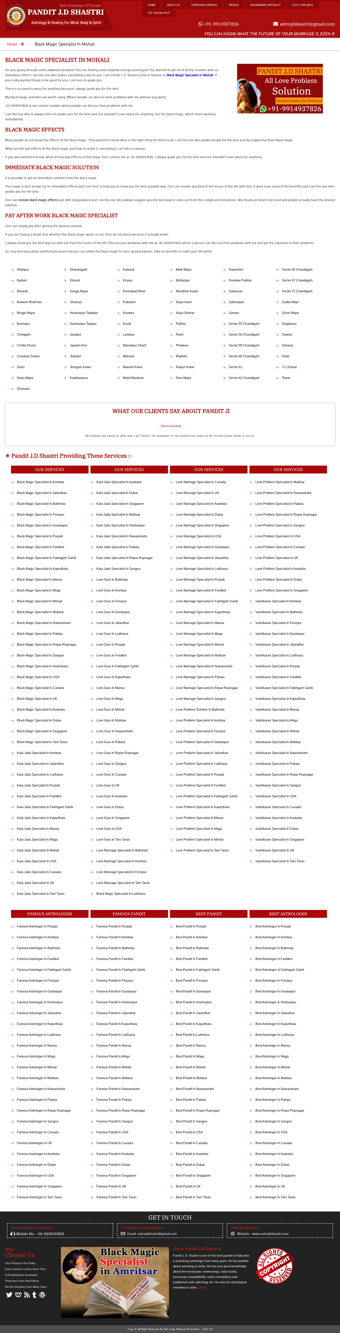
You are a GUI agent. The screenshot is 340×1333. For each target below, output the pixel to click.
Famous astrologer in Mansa (37, 1045)
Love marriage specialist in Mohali (200, 644)
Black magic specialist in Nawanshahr (44, 623)
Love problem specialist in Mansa (200, 818)
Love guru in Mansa (110, 688)
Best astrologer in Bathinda (274, 948)
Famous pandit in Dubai (113, 1164)
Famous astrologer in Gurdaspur (39, 991)
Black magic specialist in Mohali (57, 59)
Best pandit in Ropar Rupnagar (198, 1110)
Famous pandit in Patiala (114, 1099)
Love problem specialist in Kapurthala (202, 807)
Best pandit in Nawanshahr (195, 1089)
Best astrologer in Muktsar (273, 1078)
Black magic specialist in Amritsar (40, 482)
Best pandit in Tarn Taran (193, 1197)
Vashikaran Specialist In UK (274, 850)
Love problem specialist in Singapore (281, 590)
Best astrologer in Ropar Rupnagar (279, 1110)
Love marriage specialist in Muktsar (201, 655)
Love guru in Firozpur (111, 601)
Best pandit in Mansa (191, 1045)
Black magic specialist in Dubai (39, 720)
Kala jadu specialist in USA (36, 861)
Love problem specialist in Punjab (200, 774)
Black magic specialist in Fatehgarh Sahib (46, 558)
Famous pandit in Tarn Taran (116, 1197)
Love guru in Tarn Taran (113, 839)
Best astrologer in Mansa (272, 1045)
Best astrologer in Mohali (272, 1067)
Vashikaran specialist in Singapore (279, 839)
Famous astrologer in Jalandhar (39, 1013)
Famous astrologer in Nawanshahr (41, 1089)
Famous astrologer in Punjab (37, 926)
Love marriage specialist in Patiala (200, 677)
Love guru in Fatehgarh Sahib (117, 666)
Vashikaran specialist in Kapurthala (280, 698)
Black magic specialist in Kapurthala (42, 568)
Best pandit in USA (189, 1132)
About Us (173, 5)
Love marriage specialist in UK (197, 493)
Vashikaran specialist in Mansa (277, 709)
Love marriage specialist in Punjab (200, 579)
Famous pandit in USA (112, 1132)
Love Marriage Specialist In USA (198, 536)
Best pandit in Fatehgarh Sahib (198, 969)
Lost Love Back (302, 5)
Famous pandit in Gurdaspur (116, 991)
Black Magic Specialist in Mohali (190, 75)
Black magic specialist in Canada (40, 688)
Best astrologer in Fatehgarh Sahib (279, 969)
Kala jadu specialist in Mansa (38, 828)
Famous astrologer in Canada (38, 1132)
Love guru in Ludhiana (112, 633)
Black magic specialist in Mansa (39, 579)
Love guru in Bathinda (112, 579)
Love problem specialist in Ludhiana (201, 763)
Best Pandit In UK (188, 1186)
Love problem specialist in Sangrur (280, 525)
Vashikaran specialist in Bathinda (278, 612)
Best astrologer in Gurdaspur (275, 991)
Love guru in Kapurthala (113, 677)
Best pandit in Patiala (191, 1099)
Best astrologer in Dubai (272, 1164)
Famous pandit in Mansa (113, 1045)
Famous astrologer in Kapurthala (40, 1024)
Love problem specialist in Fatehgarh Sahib (206, 796)
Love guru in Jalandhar (112, 623)
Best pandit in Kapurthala (194, 1024)
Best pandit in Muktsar (191, 1078)
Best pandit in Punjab (191, 926)
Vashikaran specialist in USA (276, 796)
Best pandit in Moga (190, 1056)
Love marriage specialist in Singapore (202, 525)
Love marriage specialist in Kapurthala (203, 612)
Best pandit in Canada (191, 1143)
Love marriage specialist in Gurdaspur (202, 547)
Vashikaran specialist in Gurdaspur (280, 633)
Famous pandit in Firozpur (114, 980)
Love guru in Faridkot (111, 655)
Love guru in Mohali (110, 709)
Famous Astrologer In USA (35, 1175)
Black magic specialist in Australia (41, 709)
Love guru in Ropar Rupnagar (117, 753)
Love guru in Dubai (110, 807)
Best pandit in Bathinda (192, 948)
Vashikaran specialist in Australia (278, 818)
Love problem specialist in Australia (280, 568)
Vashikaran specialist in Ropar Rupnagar (284, 774)
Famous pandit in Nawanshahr (118, 1089)
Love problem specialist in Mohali (200, 839)
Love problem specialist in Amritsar (200, 720)
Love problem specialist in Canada (280, 547)
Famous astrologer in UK (34, 1143)
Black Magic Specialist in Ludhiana (120, 893)
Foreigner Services (204, 5)
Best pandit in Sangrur (191, 1121)
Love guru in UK (108, 785)
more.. (203, 1287)
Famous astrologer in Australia (38, 1154)
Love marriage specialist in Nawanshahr (204, 666)
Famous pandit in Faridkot (114, 959)
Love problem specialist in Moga (199, 828)
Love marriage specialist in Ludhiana (202, 568)
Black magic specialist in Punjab (40, 536)
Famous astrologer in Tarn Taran (39, 1197)
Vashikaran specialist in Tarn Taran (280, 861)
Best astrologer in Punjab (273, 926)
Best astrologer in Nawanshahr (277, 1089)
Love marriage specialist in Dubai (199, 514)
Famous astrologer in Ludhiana (39, 1034)
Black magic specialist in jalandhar (42, 493)
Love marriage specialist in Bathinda (122, 850)
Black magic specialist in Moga (39, 590)
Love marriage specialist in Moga (199, 633)
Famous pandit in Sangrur (114, 1121)
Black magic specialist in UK (37, 698)
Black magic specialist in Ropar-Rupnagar (46, 644)
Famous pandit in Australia (115, 1154)
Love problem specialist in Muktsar (280, 482)
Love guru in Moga (109, 698)
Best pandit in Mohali (191, 1067)
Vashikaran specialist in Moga (276, 720)
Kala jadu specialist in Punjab (38, 785)
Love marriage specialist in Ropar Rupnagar (207, 688)
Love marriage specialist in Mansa (200, 623)
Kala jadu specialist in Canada (39, 872)
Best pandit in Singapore (193, 1175)
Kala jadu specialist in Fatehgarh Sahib (45, 807)
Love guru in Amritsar (111, 590)
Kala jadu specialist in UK (35, 883)
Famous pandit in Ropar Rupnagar (120, 1110)
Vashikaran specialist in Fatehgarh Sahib (284, 688)
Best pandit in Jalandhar (193, 1013)
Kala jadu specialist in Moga (37, 839)
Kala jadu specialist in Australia (118, 482)
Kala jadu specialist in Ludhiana (40, 774)
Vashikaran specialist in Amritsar (278, 601)
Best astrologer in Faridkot (273, 959)
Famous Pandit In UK (111, 1186)
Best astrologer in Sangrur (273, 1121)
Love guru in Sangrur (111, 763)
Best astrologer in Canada (273, 1143)
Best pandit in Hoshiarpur (194, 1002)
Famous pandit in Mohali (113, 1067)
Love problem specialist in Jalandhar (202, 753)
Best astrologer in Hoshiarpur (275, 1002)
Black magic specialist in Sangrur (40, 655)
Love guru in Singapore (113, 818)
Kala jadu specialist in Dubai (117, 493)
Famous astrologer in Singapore (39, 1186)
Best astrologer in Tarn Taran (275, 1197)
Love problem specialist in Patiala (279, 503)
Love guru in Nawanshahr (114, 731)
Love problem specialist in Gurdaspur (202, 742)
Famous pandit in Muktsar (114, 1078)
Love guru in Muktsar (111, 720)
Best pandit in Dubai (190, 1164)
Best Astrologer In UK (270, 1186)
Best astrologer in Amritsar (273, 937)
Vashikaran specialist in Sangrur (278, 785)
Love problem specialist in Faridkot (200, 785)
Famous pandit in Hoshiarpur (116, 1002)
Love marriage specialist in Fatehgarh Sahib (207, 601)
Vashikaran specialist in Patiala (277, 763)
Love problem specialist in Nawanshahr (283, 493)
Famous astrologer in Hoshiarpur (40, 1002)
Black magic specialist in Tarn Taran (42, 742)
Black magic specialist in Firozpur (40, 514)
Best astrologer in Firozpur (273, 980)
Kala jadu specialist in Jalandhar (40, 763)
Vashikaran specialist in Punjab (277, 666)
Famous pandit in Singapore (116, 1175)
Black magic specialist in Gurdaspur (42, 525)
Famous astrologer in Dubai (36, 1164)
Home (151, 5)
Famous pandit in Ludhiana (115, 1034)
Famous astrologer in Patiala (37, 1099)
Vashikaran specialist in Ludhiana (279, 655)
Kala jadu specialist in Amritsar (39, 753)
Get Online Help (159, 13)
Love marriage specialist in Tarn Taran (123, 883)
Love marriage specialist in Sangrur (201, 698)
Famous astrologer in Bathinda (38, 948)
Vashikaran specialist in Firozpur (278, 623)
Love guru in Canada (111, 774)
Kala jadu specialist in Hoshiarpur (120, 525)
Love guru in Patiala (110, 742)
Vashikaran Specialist (265, 5)
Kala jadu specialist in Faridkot (39, 796)
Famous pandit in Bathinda (115, 948)
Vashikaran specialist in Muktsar (278, 742)
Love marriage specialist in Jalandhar (202, 558)
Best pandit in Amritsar (192, 937)
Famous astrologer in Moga (36, 1056)
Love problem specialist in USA (277, 536)
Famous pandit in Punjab (114, 926)
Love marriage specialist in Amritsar (121, 861)
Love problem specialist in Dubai (278, 579)
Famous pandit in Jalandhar (116, 1013)
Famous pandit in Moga (113, 1056)
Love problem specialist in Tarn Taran (202, 850)
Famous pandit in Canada (114, 1143)
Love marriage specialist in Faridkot (201, 590)
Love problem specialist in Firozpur (201, 731)
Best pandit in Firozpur (192, 980)
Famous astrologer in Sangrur (38, 1121)
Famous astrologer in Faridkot (38, 959)
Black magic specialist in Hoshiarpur (42, 666)
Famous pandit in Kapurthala (116, 1024)
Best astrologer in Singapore (275, 1175)
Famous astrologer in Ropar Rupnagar (44, 1110)
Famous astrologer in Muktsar (37, 1078)
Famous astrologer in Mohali (37, 1067)
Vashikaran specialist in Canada (278, 807)
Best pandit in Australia (192, 1154)
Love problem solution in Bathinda (200, 709)
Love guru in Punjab (110, 644)
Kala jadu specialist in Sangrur (118, 568)
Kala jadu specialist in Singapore (120, 503)
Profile (234, 5)
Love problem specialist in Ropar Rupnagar (286, 514)
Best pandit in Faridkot (192, 959)
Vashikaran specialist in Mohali (277, 731)
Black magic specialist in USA (38, 677)
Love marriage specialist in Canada (201, 482)
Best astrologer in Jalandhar (275, 1013)
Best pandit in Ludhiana (192, 1034)
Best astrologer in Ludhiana (274, 1034)
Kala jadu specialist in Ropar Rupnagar (124, 558)
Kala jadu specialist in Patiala (117, 547)
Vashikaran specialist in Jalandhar (279, 644)
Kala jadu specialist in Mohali (38, 850)
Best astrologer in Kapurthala (275, 1024)
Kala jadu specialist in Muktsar (118, 514)
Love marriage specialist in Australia (201, 503)
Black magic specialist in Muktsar (40, 612)
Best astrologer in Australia (274, 1154)
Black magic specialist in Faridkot (40, 547)
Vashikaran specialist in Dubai (276, 828)
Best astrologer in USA (271, 1132)
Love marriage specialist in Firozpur (121, 872)
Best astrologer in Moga (272, 1056)
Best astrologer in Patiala (273, 1099)
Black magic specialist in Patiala (40, 633)
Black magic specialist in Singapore (42, 731)
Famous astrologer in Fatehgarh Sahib (44, 969)
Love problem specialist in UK (276, 558)
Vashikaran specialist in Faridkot (278, 677)
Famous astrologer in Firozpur (38, 980)
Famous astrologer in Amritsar (38, 937)
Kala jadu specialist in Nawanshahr (121, 536)
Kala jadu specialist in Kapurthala (41, 818)
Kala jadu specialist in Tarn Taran (41, 893)
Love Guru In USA (109, 828)
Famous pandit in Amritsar (114, 937)
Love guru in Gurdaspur (113, 612)
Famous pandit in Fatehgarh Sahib (120, 969)
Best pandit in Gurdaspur (193, 991)
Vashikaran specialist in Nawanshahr (281, 753)
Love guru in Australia (111, 796)
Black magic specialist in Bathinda (41, 503)
